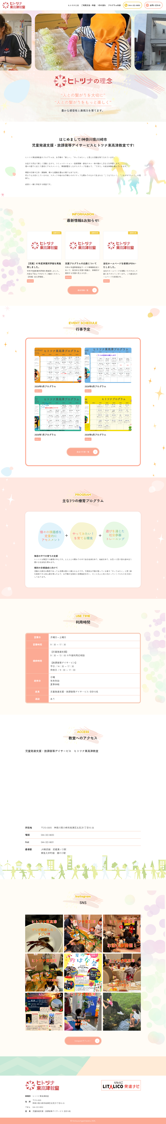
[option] (83, 42)
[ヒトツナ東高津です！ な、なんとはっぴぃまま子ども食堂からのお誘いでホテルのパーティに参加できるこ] (44, 1012)
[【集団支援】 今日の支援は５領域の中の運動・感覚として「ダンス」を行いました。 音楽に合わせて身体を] (44, 973)
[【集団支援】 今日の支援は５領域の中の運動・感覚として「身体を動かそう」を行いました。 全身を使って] (122, 1012)
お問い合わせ (155, 5)
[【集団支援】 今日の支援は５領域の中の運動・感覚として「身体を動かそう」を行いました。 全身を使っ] (83, 1012)
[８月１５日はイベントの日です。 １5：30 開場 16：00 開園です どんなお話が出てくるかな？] (83, 973)
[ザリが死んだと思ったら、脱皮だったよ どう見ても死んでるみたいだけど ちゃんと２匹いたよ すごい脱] (44, 934)
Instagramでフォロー (83, 1040)
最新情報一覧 (83, 290)
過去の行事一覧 (83, 451)
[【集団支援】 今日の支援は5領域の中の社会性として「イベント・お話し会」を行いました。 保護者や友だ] (122, 934)
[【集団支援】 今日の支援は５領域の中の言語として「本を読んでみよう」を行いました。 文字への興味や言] (83, 934)
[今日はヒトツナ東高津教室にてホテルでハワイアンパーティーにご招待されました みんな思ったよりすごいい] (122, 973)
